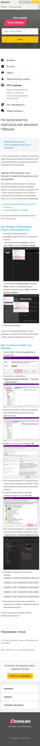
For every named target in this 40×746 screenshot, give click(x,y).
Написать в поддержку (20, 676)
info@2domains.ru (25, 738)
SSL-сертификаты (16, 104)
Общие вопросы (15, 111)
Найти (20, 39)
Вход (37, 2)
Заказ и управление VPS (17, 90)
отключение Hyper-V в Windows (16, 210)
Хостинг (11, 66)
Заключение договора (18, 79)
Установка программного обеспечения (18, 97)
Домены (11, 60)
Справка (4, 7)
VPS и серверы (14, 85)
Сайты (10, 73)
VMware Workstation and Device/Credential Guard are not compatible (17, 145)
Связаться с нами (15, 7)
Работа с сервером (15, 93)
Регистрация (27, 2)
